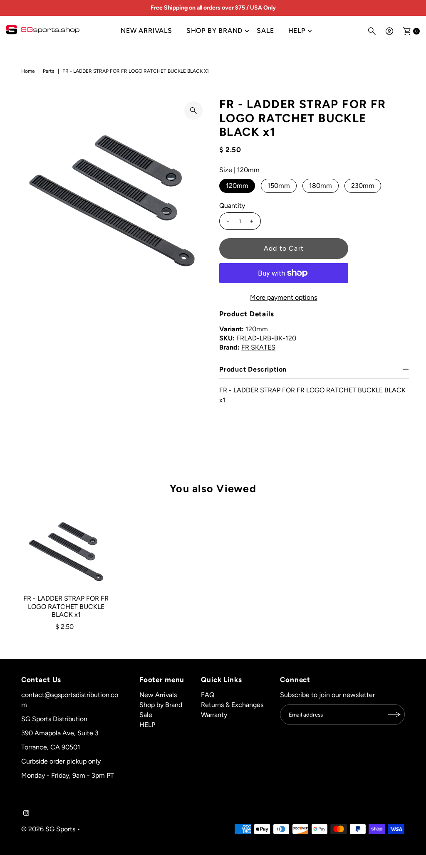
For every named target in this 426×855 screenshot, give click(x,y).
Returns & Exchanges (232, 705)
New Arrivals (146, 30)
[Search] (372, 31)
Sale (265, 30)
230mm (362, 186)
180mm (320, 186)
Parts (48, 71)
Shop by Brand (214, 30)
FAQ (207, 695)
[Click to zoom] (193, 110)
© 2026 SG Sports (48, 829)
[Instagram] (26, 814)
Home (28, 71)
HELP (296, 30)
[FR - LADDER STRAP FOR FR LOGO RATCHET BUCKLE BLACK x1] (66, 548)
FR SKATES (258, 347)
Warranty (214, 715)
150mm (278, 186)
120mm (237, 186)
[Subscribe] (394, 714)
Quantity (232, 205)
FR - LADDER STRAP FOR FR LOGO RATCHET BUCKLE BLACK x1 (66, 606)
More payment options (283, 297)
